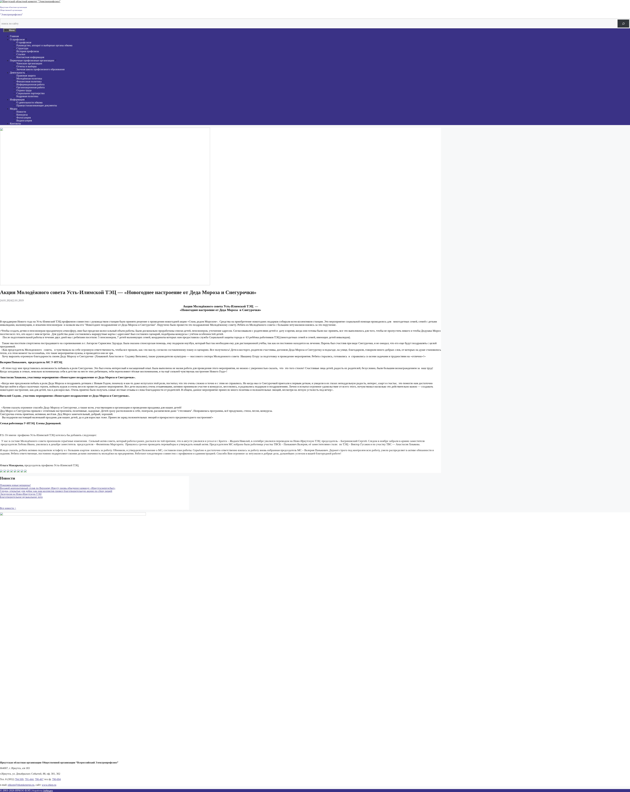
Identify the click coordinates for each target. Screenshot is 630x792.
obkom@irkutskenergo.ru (21, 784)
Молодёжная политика (29, 78)
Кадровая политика (27, 96)
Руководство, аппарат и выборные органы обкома (44, 45)
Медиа (13, 108)
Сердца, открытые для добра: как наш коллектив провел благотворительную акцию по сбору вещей (56, 491)
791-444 (29, 779)
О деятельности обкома (29, 102)
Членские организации (29, 63)
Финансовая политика (29, 81)
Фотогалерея (23, 117)
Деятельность (17, 72)
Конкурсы (22, 114)
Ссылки (20, 54)
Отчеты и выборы (26, 66)
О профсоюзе (17, 39)
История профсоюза (27, 51)
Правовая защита (26, 75)
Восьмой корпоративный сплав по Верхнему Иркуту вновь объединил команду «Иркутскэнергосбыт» (57, 488)
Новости (21, 111)
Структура (22, 48)
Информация (17, 99)
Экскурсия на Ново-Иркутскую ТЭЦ (21, 494)
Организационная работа (30, 87)
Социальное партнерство (30, 93)
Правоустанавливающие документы (36, 105)
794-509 (19, 779)
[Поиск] (623, 24)
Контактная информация (30, 57)
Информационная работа (30, 84)
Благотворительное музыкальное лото (21, 497)
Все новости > (8, 508)
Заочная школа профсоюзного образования (40, 69)
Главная (14, 36)
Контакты (15, 123)
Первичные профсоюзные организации (32, 60)
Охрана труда (24, 90)
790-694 (56, 779)
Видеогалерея (24, 120)
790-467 (39, 779)
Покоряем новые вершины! (15, 485)
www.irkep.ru (49, 784)
